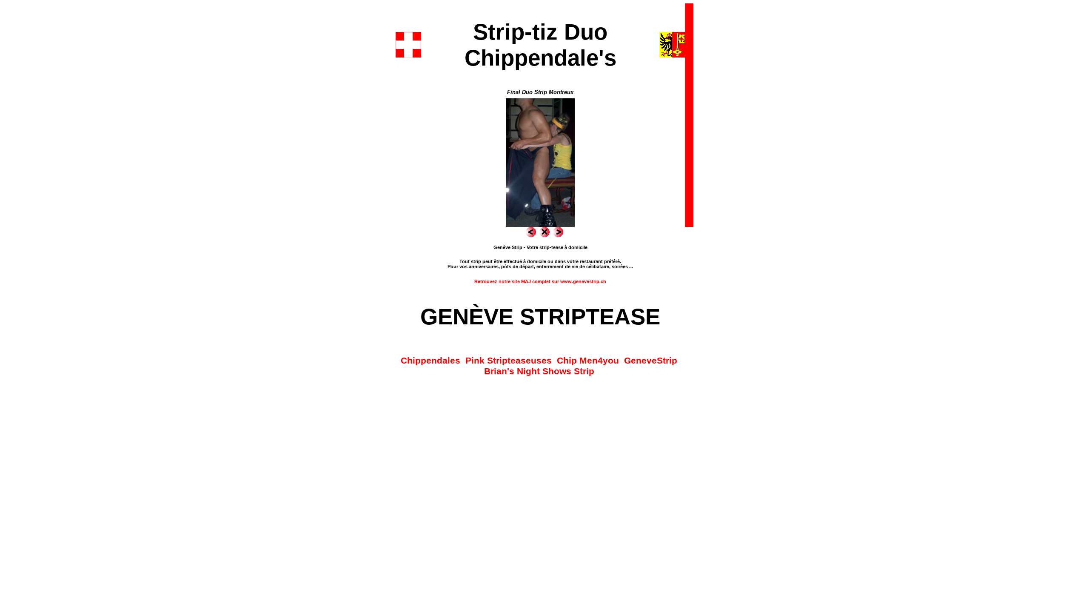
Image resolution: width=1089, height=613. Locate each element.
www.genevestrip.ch (583, 281)
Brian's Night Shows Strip (539, 371)
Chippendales (430, 360)
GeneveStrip (650, 360)
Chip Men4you (588, 360)
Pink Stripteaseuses (508, 360)
